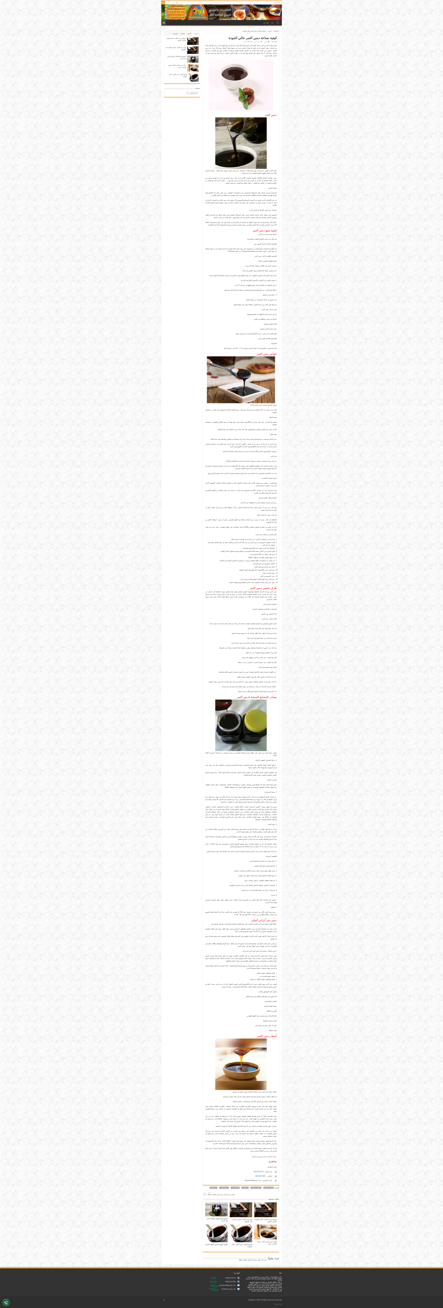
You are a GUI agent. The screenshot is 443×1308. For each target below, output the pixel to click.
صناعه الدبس (235, 1187)
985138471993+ (230, 1281)
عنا (272, 23)
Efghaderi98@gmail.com (227, 1285)
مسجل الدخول (252, 1260)
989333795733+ (230, 1278)
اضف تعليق (257, 41)
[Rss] (177, 2)
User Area (277, 2)
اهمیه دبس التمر (269, 1187)
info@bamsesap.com (228, 1289)
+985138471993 (260, 1176)
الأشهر (189, 33)
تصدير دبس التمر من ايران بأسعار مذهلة (221, 1193)
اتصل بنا (266, 23)
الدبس (270, 31)
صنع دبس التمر (224, 1187)
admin (273, 41)
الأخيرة (196, 33)
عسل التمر (214, 1187)
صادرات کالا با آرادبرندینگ (278, 1304)
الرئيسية (276, 31)
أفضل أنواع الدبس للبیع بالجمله (216, 1244)
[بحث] (163, 2)
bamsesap (278, 1300)
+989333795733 (259, 1172)
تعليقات (182, 33)
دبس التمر (245, 1187)
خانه (278, 22)
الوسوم (175, 33)
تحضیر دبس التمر (256, 1187)
